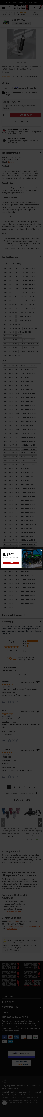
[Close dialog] (41, 550)
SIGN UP (11, 562)
